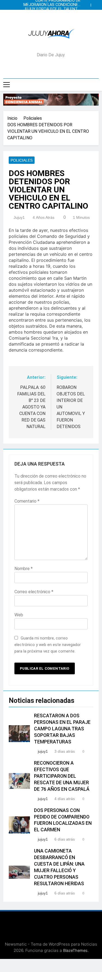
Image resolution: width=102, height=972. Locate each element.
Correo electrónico (33, 591)
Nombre (23, 568)
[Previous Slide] (88, 3)
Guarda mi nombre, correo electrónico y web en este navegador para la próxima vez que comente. (47, 645)
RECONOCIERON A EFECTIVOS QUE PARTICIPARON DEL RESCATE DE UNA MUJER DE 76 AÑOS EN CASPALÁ (61, 776)
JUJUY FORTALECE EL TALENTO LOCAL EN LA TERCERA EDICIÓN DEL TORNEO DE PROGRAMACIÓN (52, 9)
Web (18, 614)
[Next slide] (96, 3)
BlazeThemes (75, 950)
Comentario (26, 501)
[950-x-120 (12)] (51, 100)
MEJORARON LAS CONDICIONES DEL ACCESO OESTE (52, 5)
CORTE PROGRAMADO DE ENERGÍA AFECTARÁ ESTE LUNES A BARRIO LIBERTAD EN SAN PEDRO (53, 18)
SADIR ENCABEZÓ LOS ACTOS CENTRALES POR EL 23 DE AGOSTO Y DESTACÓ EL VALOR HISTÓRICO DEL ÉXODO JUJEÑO (52, 13)
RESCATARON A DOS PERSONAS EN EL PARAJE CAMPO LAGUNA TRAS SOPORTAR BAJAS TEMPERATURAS (62, 729)
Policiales (22, 160)
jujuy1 (19, 217)
